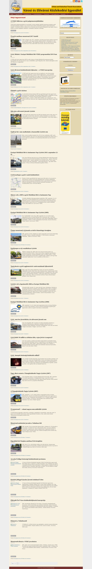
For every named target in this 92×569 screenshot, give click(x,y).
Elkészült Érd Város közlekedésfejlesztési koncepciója (28, 500)
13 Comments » (28, 455)
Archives (62, 57)
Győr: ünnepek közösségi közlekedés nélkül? (25, 355)
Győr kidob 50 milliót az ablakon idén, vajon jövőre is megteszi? (32, 337)
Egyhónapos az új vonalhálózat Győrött (24, 248)
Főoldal (11, 14)
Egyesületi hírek (18, 14)
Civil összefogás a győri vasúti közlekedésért (25, 175)
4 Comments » (19, 128)
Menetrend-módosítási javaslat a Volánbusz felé (26, 423)
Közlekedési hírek (27, 14)
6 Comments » (26, 369)
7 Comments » (26, 298)
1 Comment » (33, 66)
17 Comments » (28, 496)
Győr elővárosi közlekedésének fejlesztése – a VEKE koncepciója (31, 70)
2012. (64, 103)
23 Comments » (28, 244)
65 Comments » (28, 476)
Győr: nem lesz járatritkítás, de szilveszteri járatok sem (28, 319)
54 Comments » (33, 50)
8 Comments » (26, 387)
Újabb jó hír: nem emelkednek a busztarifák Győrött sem (29, 132)
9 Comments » (26, 351)
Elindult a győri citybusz (19, 90)
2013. (68, 103)
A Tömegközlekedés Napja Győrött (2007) (24, 391)
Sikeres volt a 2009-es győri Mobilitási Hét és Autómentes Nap (31, 195)
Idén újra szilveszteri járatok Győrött (23, 111)
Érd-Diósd (23, 244)
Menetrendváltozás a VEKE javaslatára (24, 541)
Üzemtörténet (46, 14)
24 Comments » (26, 280)
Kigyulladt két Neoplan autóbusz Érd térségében (26, 441)
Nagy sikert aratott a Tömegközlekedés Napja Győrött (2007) (30, 373)
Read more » (13, 30)
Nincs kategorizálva (24, 50)
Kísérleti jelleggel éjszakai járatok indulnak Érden (27, 480)
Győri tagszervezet (55, 14)
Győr (22, 32)
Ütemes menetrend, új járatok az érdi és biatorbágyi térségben (31, 230)
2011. (61, 103)
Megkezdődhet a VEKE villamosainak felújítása (70, 46)
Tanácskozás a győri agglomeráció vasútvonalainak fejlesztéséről (32, 266)
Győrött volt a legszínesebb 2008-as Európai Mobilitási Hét (30, 284)
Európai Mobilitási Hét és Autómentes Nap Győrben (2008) (30, 302)
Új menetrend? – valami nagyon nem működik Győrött (29, 409)
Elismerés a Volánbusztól (19, 521)
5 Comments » (19, 148)
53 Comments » (26, 32)
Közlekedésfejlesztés (37, 14)
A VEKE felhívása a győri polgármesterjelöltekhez (27, 21)
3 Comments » (33, 107)
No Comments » (26, 226)
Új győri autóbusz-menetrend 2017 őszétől (24, 36)
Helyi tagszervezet (17, 32)
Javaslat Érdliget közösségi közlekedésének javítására (28, 459)
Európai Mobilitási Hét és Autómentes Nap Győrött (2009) (30, 212)
